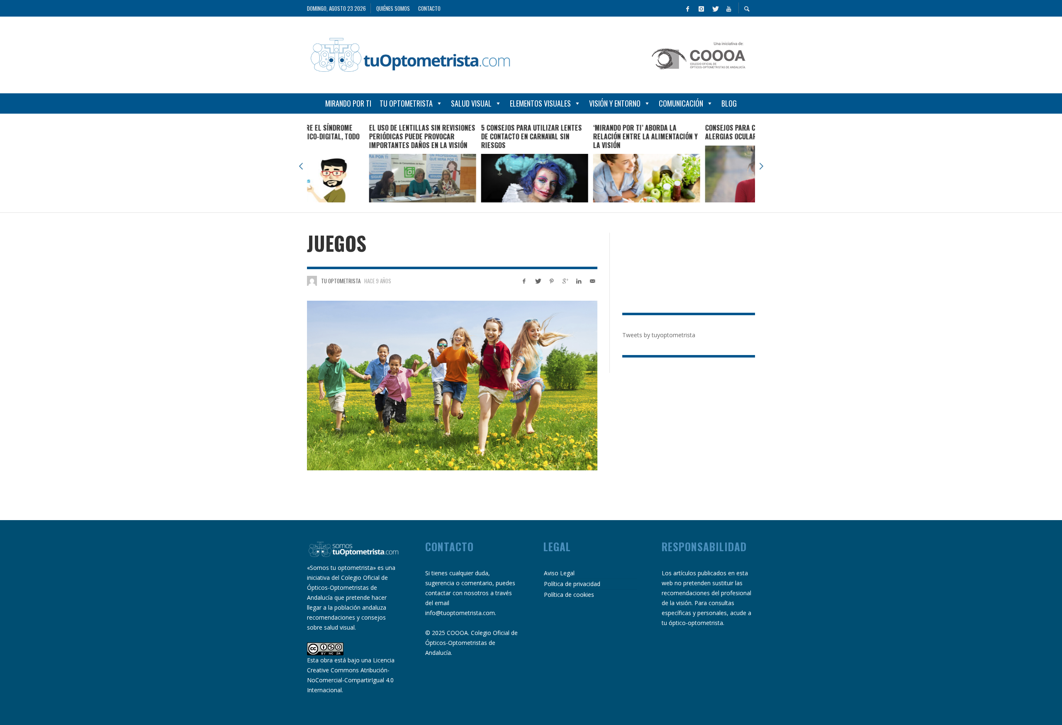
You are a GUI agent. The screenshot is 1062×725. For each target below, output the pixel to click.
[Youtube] (728, 8)
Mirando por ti (348, 103)
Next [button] (761, 166)
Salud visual (471, 103)
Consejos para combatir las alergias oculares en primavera (696, 132)
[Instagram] (701, 8)
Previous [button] (301, 166)
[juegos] (452, 385)
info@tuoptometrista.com (460, 613)
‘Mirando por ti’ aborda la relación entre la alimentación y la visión (585, 136)
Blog (729, 103)
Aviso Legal (559, 573)
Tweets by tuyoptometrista (658, 335)
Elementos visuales (540, 103)
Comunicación (681, 103)
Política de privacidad (572, 584)
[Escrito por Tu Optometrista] (312, 281)
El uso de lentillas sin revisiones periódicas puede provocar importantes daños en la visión (362, 136)
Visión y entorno (615, 103)
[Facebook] (687, 8)
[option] (363, 163)
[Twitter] (715, 8)
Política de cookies (569, 594)
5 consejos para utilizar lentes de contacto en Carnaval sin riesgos (471, 136)
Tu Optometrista (406, 103)
